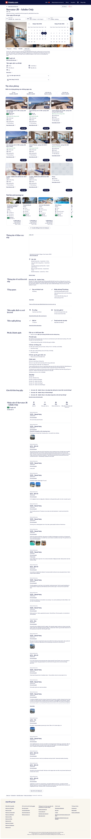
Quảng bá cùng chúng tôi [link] (43, 813)
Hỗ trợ (67, 2)
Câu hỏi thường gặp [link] (26, 810)
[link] (70, 6)
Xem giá (23, 128)
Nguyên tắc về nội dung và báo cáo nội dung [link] (62, 815)
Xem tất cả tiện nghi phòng (35, 325)
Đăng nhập (83, 2)
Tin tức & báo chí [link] (42, 811)
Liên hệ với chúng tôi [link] (26, 812)
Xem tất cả (8, 72)
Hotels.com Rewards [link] (76, 812)
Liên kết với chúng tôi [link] (43, 809)
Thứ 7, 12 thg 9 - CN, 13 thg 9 (36, 19)
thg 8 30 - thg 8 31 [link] (31, 93)
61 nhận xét (9, 409)
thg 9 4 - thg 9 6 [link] (48, 93)
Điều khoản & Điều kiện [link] (59, 808)
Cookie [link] (56, 812)
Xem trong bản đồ (34, 255)
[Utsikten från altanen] (38, 484)
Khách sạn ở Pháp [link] (9, 818)
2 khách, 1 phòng (54, 19)
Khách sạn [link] (8, 795)
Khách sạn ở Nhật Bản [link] (10, 814)
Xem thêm (31, 299)
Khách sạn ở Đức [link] (9, 816)
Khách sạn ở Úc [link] (8, 821)
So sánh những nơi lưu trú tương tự (40, 228)
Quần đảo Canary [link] (20, 795)
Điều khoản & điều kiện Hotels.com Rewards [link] (61, 818)
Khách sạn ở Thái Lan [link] (9, 823)
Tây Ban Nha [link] (13, 795)
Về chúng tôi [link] (74, 808)
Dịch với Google (33, 417)
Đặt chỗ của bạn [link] (25, 808)
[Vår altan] (32, 484)
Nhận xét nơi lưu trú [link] (26, 814)
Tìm (71, 18)
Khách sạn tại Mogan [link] (28, 795)
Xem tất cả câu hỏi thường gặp (36, 397)
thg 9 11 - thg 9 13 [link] (65, 93)
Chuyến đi (73, 2)
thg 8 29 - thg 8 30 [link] (13, 93)
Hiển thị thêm (32, 275)
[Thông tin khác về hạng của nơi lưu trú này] (9, 11)
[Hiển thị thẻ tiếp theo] (72, 211)
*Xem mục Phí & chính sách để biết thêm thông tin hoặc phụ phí (41, 304)
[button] (31, 30)
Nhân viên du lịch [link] (42, 815)
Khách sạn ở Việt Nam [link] (10, 808)
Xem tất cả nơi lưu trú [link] (13, 6)
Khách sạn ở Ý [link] (8, 827)
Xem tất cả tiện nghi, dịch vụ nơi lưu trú (38, 315)
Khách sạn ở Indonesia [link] (10, 825)
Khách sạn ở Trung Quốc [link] (10, 812)
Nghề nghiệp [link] (74, 810)
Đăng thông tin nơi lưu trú (58, 2)
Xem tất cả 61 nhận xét (11, 60)
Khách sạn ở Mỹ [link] (8, 810)
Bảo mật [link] (56, 810)
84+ (70, 45)
